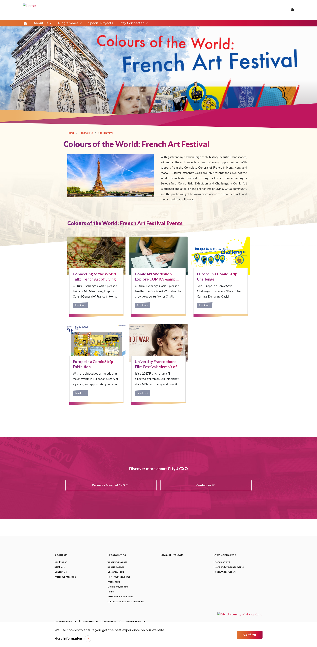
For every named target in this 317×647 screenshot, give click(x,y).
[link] (240, 617)
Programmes (86, 132)
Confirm (249, 635)
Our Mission (60, 562)
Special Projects (171, 555)
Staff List (59, 567)
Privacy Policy (63, 621)
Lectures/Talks (115, 571)
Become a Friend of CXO (108, 485)
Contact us (203, 485)
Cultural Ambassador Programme (125, 601)
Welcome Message (65, 576)
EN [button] (292, 9)
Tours (110, 591)
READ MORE (96, 275)
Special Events (105, 132)
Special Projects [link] (100, 23)
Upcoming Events (117, 562)
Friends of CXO (221, 562)
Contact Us (60, 571)
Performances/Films (118, 576)
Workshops (113, 581)
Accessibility (133, 621)
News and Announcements (228, 567)
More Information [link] (68, 638)
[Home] (29, 10)
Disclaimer (110, 621)
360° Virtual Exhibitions (120, 596)
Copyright (87, 621)
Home (25, 23)
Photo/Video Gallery (224, 571)
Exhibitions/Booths (117, 586)
